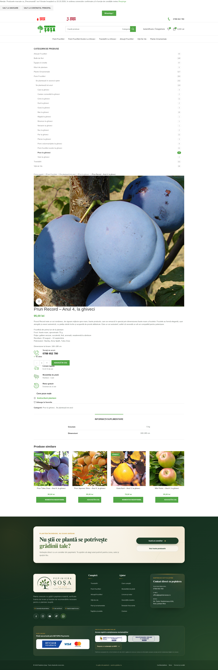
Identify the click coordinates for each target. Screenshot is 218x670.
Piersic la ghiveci (44, 139)
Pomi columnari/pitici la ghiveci (50, 144)
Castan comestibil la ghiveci (49, 94)
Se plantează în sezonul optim (48, 81)
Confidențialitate (162, 665)
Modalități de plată (128, 589)
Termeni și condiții (179, 665)
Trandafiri (37, 162)
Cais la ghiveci (43, 90)
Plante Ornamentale (42, 72)
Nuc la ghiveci (43, 130)
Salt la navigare (10, 8)
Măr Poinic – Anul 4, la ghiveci (167, 488)
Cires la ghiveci (44, 99)
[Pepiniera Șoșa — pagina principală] (54, 583)
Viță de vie (94, 600)
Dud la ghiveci (43, 103)
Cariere (124, 611)
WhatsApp (108, 13)
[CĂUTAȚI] (133, 29)
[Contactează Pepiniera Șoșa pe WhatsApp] (63, 616)
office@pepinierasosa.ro (162, 595)
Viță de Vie (38, 166)
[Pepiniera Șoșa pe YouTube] (49, 616)
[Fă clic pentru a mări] (39, 301)
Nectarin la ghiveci (45, 126)
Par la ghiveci (43, 135)
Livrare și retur (127, 594)
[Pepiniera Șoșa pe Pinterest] (56, 616)
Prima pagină (39, 174)
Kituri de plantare (40, 67)
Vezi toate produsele (157, 548)
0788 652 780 (158, 589)
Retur (170, 665)
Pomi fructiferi (96, 589)
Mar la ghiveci (43, 112)
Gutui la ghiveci (44, 108)
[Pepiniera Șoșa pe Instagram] (43, 616)
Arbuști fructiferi (96, 594)
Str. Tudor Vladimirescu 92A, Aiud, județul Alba (163, 602)
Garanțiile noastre (128, 600)
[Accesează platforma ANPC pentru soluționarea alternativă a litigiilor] (111, 638)
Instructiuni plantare (46, 398)
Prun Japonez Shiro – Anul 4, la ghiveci (89, 488)
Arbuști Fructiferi (40, 54)
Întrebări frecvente (128, 606)
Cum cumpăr (126, 583)
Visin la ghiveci (43, 157)
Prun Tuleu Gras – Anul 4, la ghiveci (51, 488)
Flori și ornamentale (98, 606)
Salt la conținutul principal (37, 8)
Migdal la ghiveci (44, 117)
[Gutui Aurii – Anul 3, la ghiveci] (128, 468)
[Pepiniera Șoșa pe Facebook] (36, 616)
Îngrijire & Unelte (40, 63)
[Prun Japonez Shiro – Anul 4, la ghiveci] (89, 468)
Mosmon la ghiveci (45, 121)
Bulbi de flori (39, 58)
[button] (89, 500)
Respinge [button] (122, 1)
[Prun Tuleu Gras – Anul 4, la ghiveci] (51, 468)
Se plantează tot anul (44, 85)
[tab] (109, 418)
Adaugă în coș (60, 363)
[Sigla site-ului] (46, 29)
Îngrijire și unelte (96, 611)
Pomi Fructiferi (39, 76)
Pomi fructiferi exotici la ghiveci (50, 148)
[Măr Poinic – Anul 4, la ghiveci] (166, 468)
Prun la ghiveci (44, 153)
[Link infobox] (48, 19)
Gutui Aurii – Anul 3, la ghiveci (128, 488)
